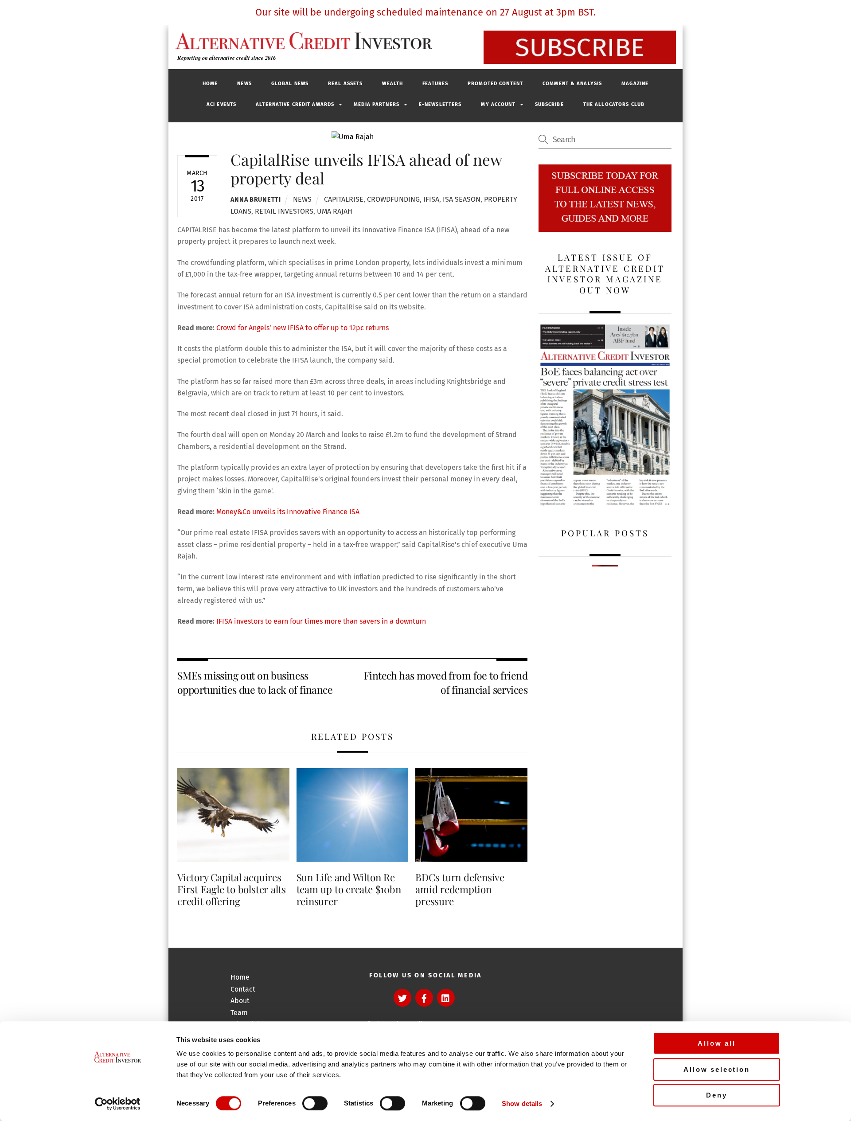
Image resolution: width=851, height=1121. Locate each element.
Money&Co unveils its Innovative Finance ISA (287, 512)
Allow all (717, 1043)
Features (435, 83)
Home (210, 83)
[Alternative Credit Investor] (301, 40)
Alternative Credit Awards (295, 104)
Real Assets (345, 83)
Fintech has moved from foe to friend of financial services (445, 682)
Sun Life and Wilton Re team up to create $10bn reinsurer (349, 889)
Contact (242, 989)
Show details (522, 1103)
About (240, 1000)
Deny (716, 1095)
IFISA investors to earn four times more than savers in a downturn (321, 621)
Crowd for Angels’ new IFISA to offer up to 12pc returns (302, 328)
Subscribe (549, 104)
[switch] (315, 1103)
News (244, 83)
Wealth (392, 83)
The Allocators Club (613, 104)
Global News (289, 83)
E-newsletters (440, 104)
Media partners (376, 104)
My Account (498, 104)
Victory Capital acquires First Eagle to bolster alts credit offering (231, 889)
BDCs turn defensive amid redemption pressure (459, 889)
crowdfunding (393, 199)
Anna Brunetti (255, 199)
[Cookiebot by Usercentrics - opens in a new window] (117, 1103)
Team (239, 1012)
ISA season (461, 199)
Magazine (634, 83)
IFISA (431, 199)
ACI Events (221, 104)
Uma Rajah (334, 211)
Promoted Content (495, 83)
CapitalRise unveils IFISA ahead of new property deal (366, 168)
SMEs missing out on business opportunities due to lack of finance (254, 682)
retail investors (284, 211)
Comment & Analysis (572, 83)
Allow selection (716, 1069)
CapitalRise (343, 199)
